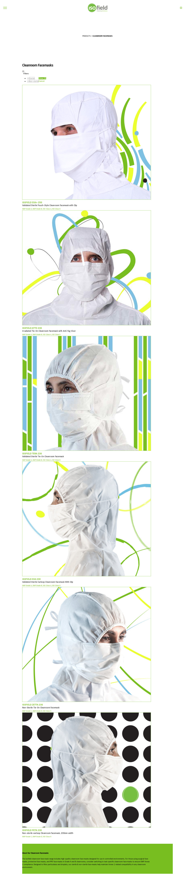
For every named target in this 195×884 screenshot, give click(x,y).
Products (86, 36)
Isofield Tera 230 (32, 453)
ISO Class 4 (47, 209)
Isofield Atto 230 (32, 328)
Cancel (41, 81)
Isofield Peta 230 (32, 830)
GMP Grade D (37, 711)
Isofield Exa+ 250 (32, 202)
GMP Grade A (27, 209)
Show (42, 78)
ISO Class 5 (56, 209)
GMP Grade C (27, 711)
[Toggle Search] (186, 8)
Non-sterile (33, 81)
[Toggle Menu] (5, 8)
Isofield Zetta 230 (32, 704)
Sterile (32, 78)
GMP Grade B (37, 209)
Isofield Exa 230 (31, 579)
